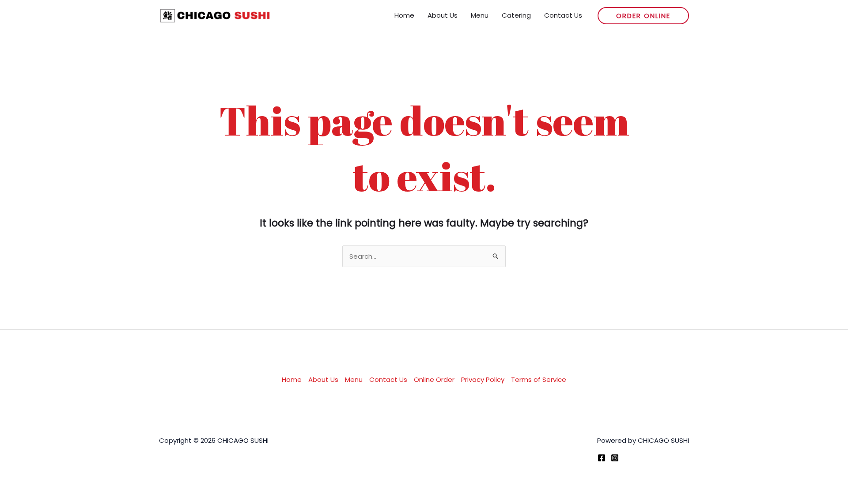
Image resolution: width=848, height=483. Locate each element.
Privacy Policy (482, 379)
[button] (643, 15)
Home (292, 379)
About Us (323, 379)
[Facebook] (602, 458)
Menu (354, 379)
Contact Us (388, 379)
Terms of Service (538, 379)
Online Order (434, 379)
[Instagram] (615, 458)
